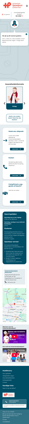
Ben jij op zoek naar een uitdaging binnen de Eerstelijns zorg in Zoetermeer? (12, 415)
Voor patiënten (7, 373)
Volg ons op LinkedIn (8, 411)
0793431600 (12, 402)
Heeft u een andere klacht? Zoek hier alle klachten (14, 118)
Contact (5, 382)
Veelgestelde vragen (8, 376)
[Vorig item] (4, 103)
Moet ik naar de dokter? (9, 388)
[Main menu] (27, 6)
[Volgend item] (24, 103)
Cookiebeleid (6, 421)
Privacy (5, 419)
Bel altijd (19, 16)
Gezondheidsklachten (9, 378)
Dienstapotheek (7, 380)
